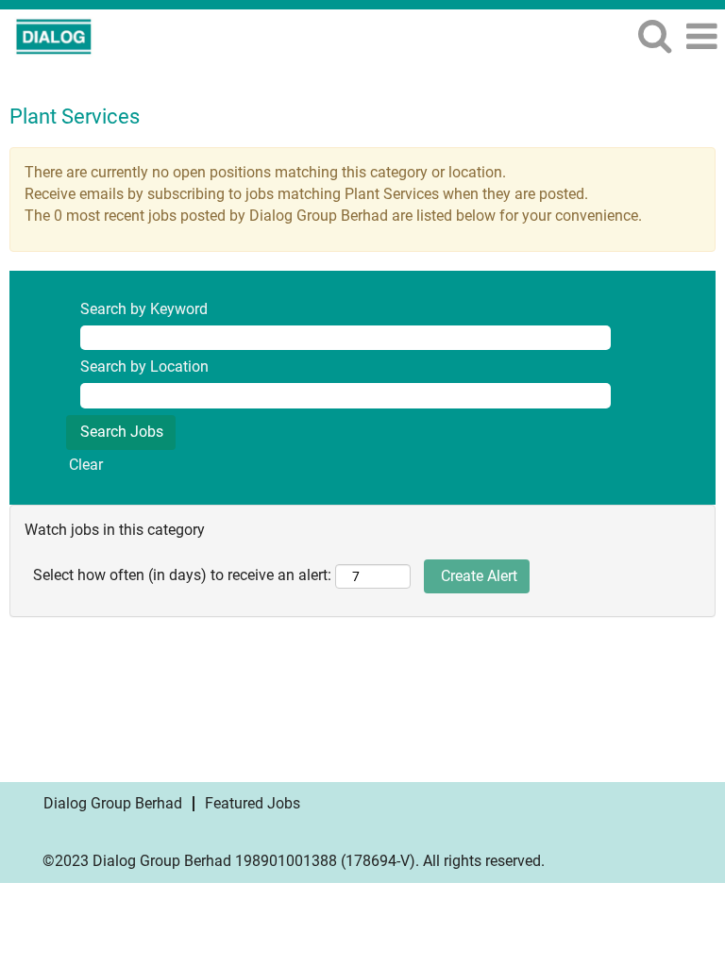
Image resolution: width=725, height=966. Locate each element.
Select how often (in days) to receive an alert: (182, 575)
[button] (701, 36)
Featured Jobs (252, 803)
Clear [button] (86, 465)
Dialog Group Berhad (112, 803)
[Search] (654, 35)
